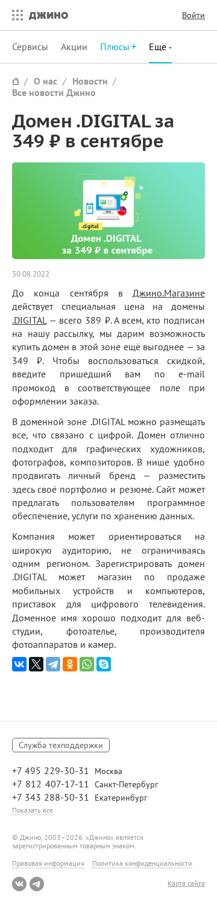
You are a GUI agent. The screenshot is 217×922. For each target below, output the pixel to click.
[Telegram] (53, 664)
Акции (74, 46)
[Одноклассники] (70, 664)
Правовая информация (48, 863)
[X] (36, 664)
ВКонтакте (19, 884)
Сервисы (30, 46)
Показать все (32, 810)
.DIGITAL (29, 320)
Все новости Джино (54, 92)
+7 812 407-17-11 (50, 784)
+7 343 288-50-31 (50, 797)
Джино (48, 15)
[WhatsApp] (87, 664)
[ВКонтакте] (19, 664)
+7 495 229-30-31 (50, 770)
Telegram (37, 884)
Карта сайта (186, 883)
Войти (193, 15)
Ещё (159, 46)
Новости (90, 81)
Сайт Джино (15, 81)
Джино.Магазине (169, 293)
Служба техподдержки (61, 745)
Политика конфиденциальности (142, 863)
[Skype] (103, 664)
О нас (45, 81)
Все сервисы (14, 15)
